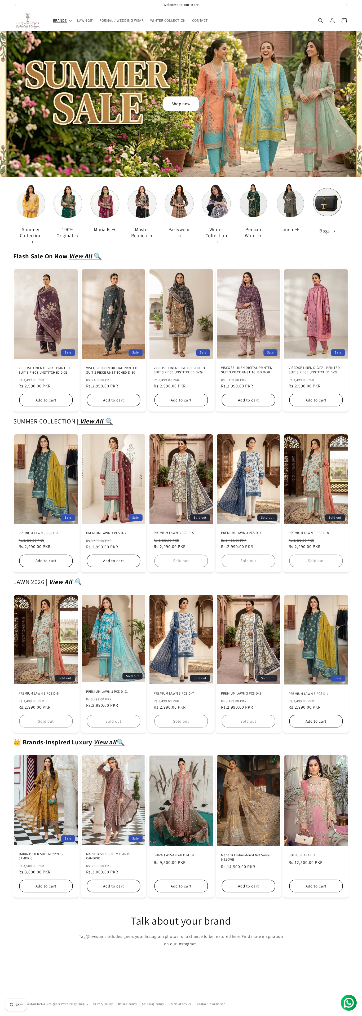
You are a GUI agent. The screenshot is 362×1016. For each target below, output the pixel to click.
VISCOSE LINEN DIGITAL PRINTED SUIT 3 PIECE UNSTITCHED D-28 (246, 370)
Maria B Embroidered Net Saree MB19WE (245, 857)
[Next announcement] (347, 5)
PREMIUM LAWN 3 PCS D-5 (174, 533)
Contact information (211, 1003)
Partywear (179, 229)
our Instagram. (184, 944)
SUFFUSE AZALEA (302, 855)
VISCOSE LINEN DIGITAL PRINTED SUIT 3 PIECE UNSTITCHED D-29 (179, 370)
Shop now (181, 104)
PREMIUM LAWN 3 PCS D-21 (107, 692)
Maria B (102, 229)
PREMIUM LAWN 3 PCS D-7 (241, 533)
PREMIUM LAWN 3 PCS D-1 (39, 533)
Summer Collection (31, 232)
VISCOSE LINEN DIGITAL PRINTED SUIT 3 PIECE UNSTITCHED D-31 (44, 370)
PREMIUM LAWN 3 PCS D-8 (309, 533)
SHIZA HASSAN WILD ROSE (174, 855)
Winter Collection (216, 232)
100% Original (65, 232)
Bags (325, 231)
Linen (287, 229)
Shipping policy (153, 1003)
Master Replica (140, 232)
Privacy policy (103, 1003)
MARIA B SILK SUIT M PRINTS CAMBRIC (41, 856)
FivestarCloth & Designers (42, 1004)
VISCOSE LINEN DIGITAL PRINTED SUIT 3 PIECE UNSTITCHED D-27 (314, 370)
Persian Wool (253, 232)
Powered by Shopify (74, 1004)
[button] (62, 20)
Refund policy (127, 1003)
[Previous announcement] (15, 5)
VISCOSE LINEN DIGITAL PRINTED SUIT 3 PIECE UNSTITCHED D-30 (111, 370)
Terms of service (180, 1003)
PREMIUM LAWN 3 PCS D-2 (106, 533)
